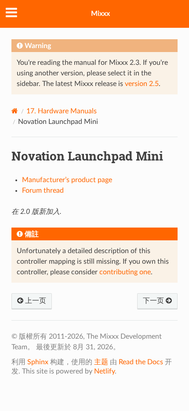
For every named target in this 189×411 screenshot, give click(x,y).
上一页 (34, 300)
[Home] (14, 111)
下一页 (154, 300)
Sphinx (37, 362)
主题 (101, 362)
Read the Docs (141, 362)
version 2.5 (142, 83)
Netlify (104, 371)
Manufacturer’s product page (67, 179)
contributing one (125, 272)
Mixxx (100, 13)
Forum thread (43, 190)
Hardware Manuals (61, 111)
